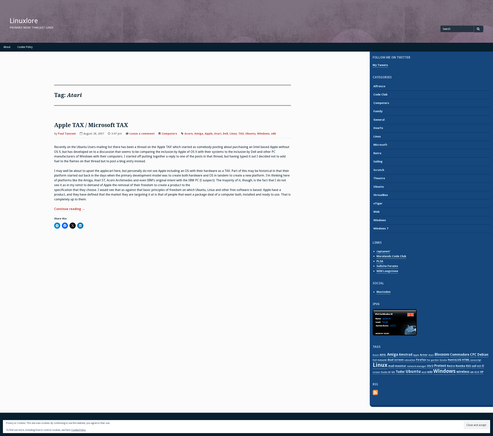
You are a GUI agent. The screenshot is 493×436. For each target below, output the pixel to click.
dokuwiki (382, 360)
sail (474, 365)
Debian (482, 354)
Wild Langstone (387, 271)
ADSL (383, 354)
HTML (466, 359)
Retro (377, 153)
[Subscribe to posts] (375, 394)
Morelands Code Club (391, 256)
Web (376, 211)
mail (391, 365)
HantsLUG (454, 359)
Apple (209, 133)
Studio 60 (385, 372)
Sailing (377, 161)
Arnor (424, 354)
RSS (468, 365)
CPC (473, 354)
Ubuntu (250, 133)
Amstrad (405, 354)
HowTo (378, 128)
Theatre (379, 178)
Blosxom (441, 354)
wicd (424, 372)
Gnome (443, 360)
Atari (217, 133)
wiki (430, 371)
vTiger (377, 203)
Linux (233, 133)
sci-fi (480, 365)
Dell (225, 133)
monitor (400, 365)
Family (377, 111)
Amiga (198, 133)
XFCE (476, 372)
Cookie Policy (25, 47)
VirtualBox (380, 195)
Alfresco (379, 86)
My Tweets (380, 65)
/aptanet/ (383, 251)
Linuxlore (24, 21)
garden (435, 360)
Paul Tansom (67, 133)
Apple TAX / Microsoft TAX (91, 125)
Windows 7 (380, 228)
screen (376, 372)
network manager (416, 366)
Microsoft (380, 144)
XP (482, 371)
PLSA (379, 261)
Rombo (460, 365)
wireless (462, 372)
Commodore (459, 354)
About (6, 47)
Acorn (188, 133)
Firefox (421, 359)
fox (428, 360)
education (409, 360)
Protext (440, 366)
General (379, 119)
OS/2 (430, 365)
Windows (263, 133)
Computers (169, 133)
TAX (241, 133)
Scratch (378, 170)
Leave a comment (142, 134)
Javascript (475, 360)
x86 (273, 133)
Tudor (400, 372)
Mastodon (383, 292)
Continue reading (69, 209)
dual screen (395, 359)
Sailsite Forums (387, 266)
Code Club (380, 94)
